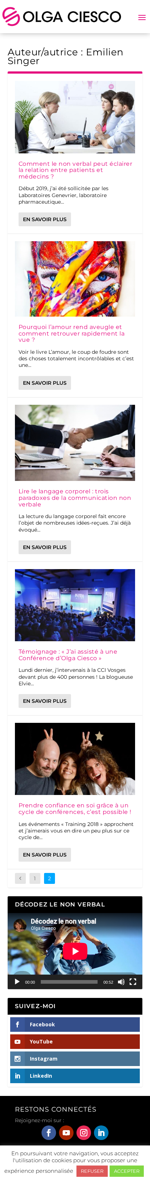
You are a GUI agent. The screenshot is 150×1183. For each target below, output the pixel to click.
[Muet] (121, 982)
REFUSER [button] (92, 1171)
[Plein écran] (133, 982)
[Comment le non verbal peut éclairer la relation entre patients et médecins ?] (75, 117)
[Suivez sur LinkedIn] (101, 1132)
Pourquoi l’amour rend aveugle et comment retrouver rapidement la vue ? (72, 333)
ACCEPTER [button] (126, 1171)
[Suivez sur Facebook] (49, 1132)
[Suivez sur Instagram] (83, 1132)
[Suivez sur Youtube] (66, 1132)
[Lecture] (17, 982)
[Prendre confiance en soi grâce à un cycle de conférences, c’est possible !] (75, 759)
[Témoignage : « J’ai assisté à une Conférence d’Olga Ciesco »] (75, 605)
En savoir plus (45, 219)
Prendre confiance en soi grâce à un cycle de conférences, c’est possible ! (75, 808)
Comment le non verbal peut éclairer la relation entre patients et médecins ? (76, 170)
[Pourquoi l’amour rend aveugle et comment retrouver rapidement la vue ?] (75, 279)
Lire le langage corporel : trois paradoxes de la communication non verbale (75, 498)
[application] (75, 951)
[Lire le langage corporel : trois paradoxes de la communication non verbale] (75, 443)
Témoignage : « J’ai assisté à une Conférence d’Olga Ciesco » (68, 655)
